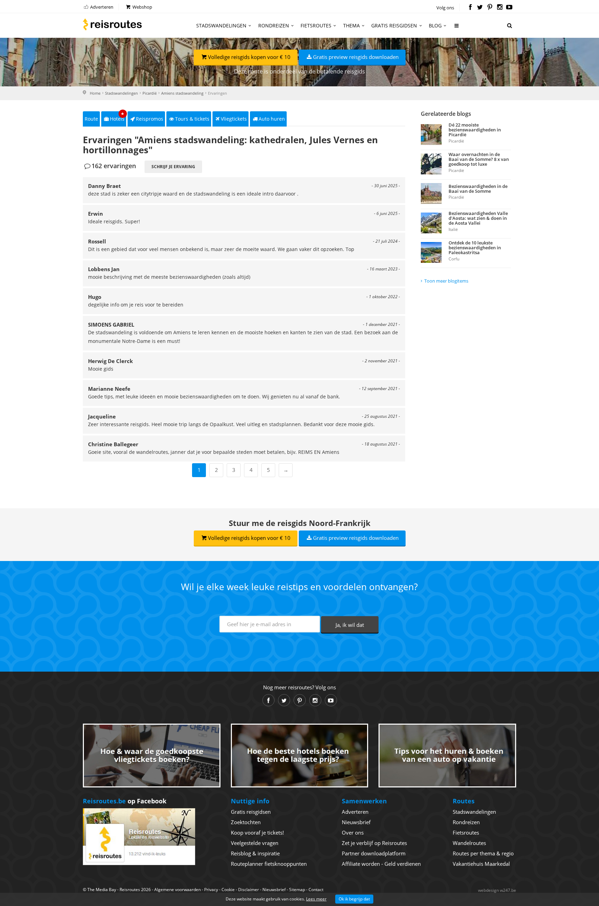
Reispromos (149, 118)
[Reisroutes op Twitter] (480, 8)
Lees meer (316, 899)
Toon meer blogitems (446, 281)
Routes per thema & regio (483, 853)
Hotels (117, 116)
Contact (316, 889)
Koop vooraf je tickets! (257, 832)
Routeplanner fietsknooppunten (269, 863)
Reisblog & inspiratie (255, 853)
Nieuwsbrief (356, 822)
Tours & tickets (192, 118)
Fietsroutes (316, 25)
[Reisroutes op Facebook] (470, 8)
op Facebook (124, 801)
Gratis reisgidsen (394, 25)
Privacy (211, 889)
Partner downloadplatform (374, 853)
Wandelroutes (469, 842)
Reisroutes (112, 24)
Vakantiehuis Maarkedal (481, 863)
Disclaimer (248, 889)
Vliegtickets (234, 118)
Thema (351, 25)
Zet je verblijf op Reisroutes (374, 842)
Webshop (141, 7)
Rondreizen (273, 25)
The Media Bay (101, 889)
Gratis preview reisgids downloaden (356, 56)
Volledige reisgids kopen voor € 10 (249, 56)
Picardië (149, 93)
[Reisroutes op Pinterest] (489, 8)
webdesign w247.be (497, 890)
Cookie (228, 889)
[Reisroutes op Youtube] (509, 8)
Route (91, 118)
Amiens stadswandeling (182, 93)
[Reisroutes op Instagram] (499, 8)
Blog (435, 25)
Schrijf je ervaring (173, 167)
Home (95, 93)
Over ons (353, 832)
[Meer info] (457, 28)
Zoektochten (246, 822)
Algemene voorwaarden (177, 889)
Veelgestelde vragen (254, 842)
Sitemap (297, 889)
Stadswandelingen (221, 25)
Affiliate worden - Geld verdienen (381, 863)
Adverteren (101, 7)
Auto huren (272, 118)
